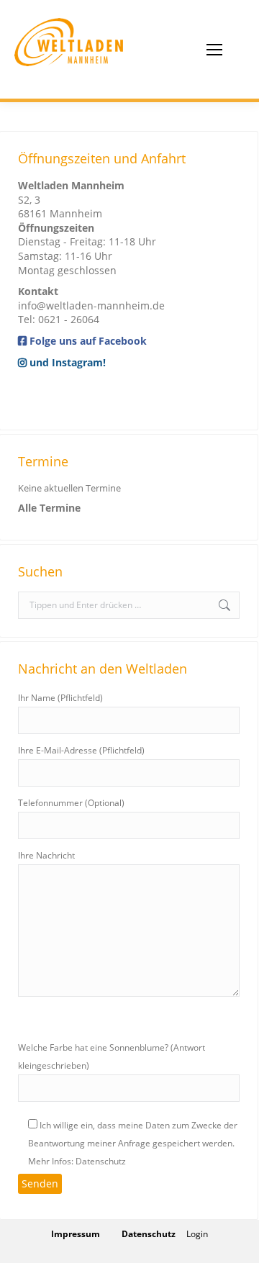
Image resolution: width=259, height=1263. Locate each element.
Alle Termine (49, 508)
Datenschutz (149, 1234)
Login (197, 1234)
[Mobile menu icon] (214, 49)
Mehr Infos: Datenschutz (77, 1161)
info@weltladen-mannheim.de (91, 305)
